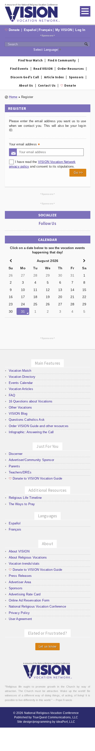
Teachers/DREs (20, 472)
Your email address (25, 144)
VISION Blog (18, 413)
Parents (14, 466)
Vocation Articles (21, 389)
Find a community (62, 60)
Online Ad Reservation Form (29, 600)
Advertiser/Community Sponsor (31, 460)
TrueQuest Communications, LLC (55, 717)
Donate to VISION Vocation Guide (35, 478)
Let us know (47, 646)
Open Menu (85, 11)
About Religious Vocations (28, 557)
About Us (26, 85)
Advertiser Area (20, 582)
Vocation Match (20, 370)
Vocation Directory (22, 377)
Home (13, 97)
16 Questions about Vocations (30, 401)
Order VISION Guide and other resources (38, 426)
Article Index (54, 77)
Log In (80, 30)
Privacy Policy (19, 613)
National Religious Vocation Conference (37, 606)
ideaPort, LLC (65, 721)
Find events (19, 69)
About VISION (19, 551)
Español (30, 30)
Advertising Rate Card (25, 594)
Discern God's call (24, 77)
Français (45, 30)
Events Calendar (21, 383)
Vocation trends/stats (24, 563)
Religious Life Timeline (25, 498)
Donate (13, 30)
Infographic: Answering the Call (31, 432)
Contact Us (47, 85)
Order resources (70, 69)
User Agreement (20, 619)
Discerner (16, 454)
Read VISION (43, 69)
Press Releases (20, 576)
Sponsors (47, 35)
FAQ (12, 395)
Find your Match (30, 60)
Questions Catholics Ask (27, 419)
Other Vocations (20, 407)
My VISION (63, 30)
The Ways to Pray (22, 504)
